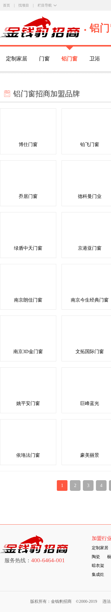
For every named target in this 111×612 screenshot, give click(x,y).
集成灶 (98, 574)
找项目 (23, 5)
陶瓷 (96, 557)
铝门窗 (70, 59)
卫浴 (94, 59)
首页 (6, 5)
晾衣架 (98, 565)
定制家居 (16, 59)
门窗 (44, 59)
